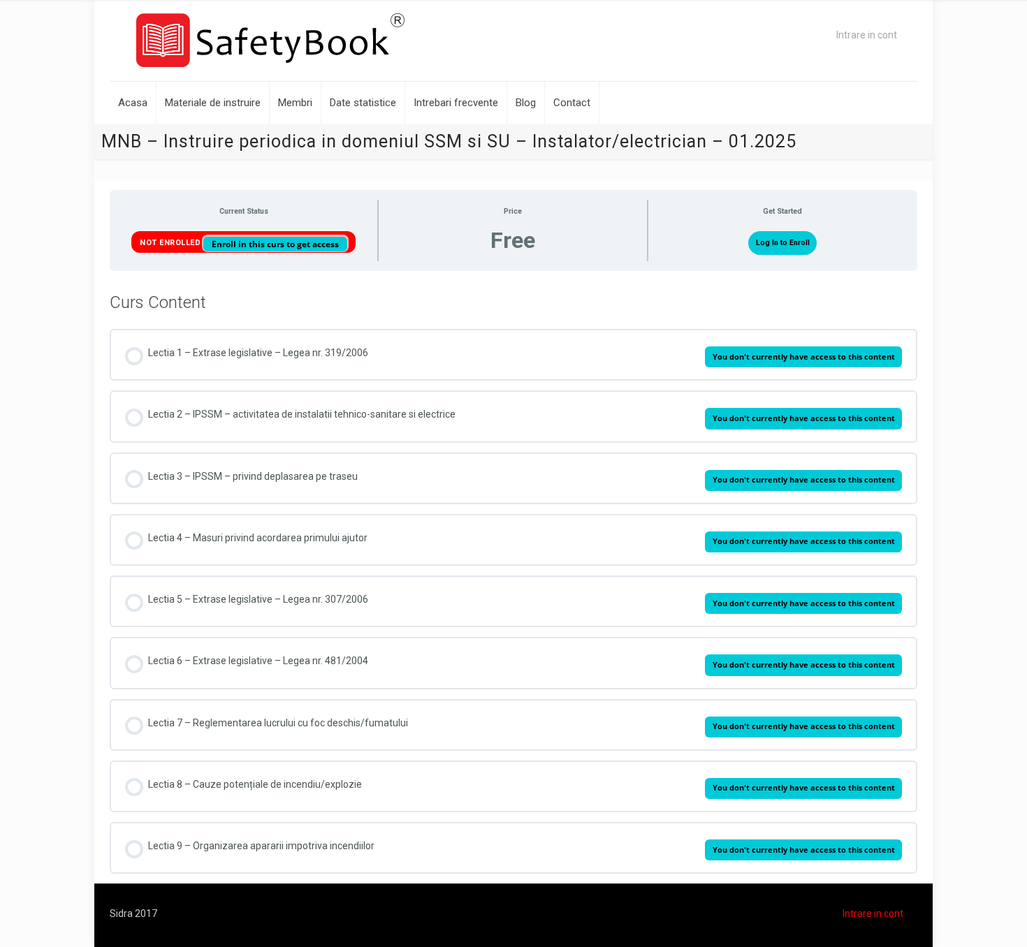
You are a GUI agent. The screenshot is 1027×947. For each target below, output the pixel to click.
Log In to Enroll (783, 242)
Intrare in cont (866, 35)
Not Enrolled (171, 242)
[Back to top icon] (960, 918)
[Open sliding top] (513, 15)
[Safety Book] (270, 40)
